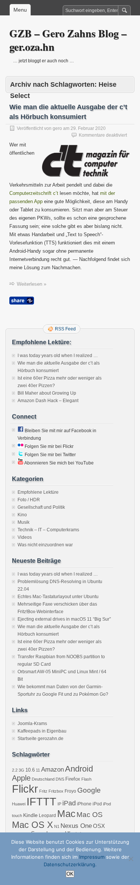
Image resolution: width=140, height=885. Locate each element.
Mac (66, 813)
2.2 (15, 770)
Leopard (47, 815)
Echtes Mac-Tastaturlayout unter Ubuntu (58, 596)
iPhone (84, 804)
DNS (60, 779)
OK (70, 874)
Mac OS (90, 815)
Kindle (30, 815)
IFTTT (41, 801)
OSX (99, 826)
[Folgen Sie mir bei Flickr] (21, 446)
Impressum (92, 857)
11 (38, 770)
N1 (56, 826)
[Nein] (130, 858)
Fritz (43, 791)
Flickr (25, 788)
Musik (23, 522)
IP (59, 804)
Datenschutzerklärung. (70, 864)
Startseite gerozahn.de (40, 738)
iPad (69, 803)
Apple (21, 778)
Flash (86, 779)
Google (89, 790)
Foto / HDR (29, 499)
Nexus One (76, 825)
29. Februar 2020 (88, 128)
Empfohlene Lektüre (38, 492)
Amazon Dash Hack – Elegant (48, 400)
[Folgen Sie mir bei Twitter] (21, 454)
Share (21, 301)
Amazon (52, 769)
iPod (97, 804)
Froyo (70, 791)
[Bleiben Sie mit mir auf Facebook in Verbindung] (21, 430)
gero (57, 128)
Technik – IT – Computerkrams (48, 529)
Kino (22, 514)
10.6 (30, 770)
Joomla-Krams (32, 723)
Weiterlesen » (31, 284)
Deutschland (43, 779)
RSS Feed (65, 329)
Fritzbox (56, 791)
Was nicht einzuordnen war (45, 544)
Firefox (72, 779)
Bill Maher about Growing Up (47, 393)
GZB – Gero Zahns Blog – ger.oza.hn (68, 40)
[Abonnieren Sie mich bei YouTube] (21, 463)
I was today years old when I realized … (58, 355)
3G (21, 770)
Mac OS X (32, 825)
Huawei (18, 804)
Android (79, 768)
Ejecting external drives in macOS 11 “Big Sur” (64, 619)
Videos (25, 537)
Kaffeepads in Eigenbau (42, 731)
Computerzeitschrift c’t (33, 193)
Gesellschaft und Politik (41, 507)
